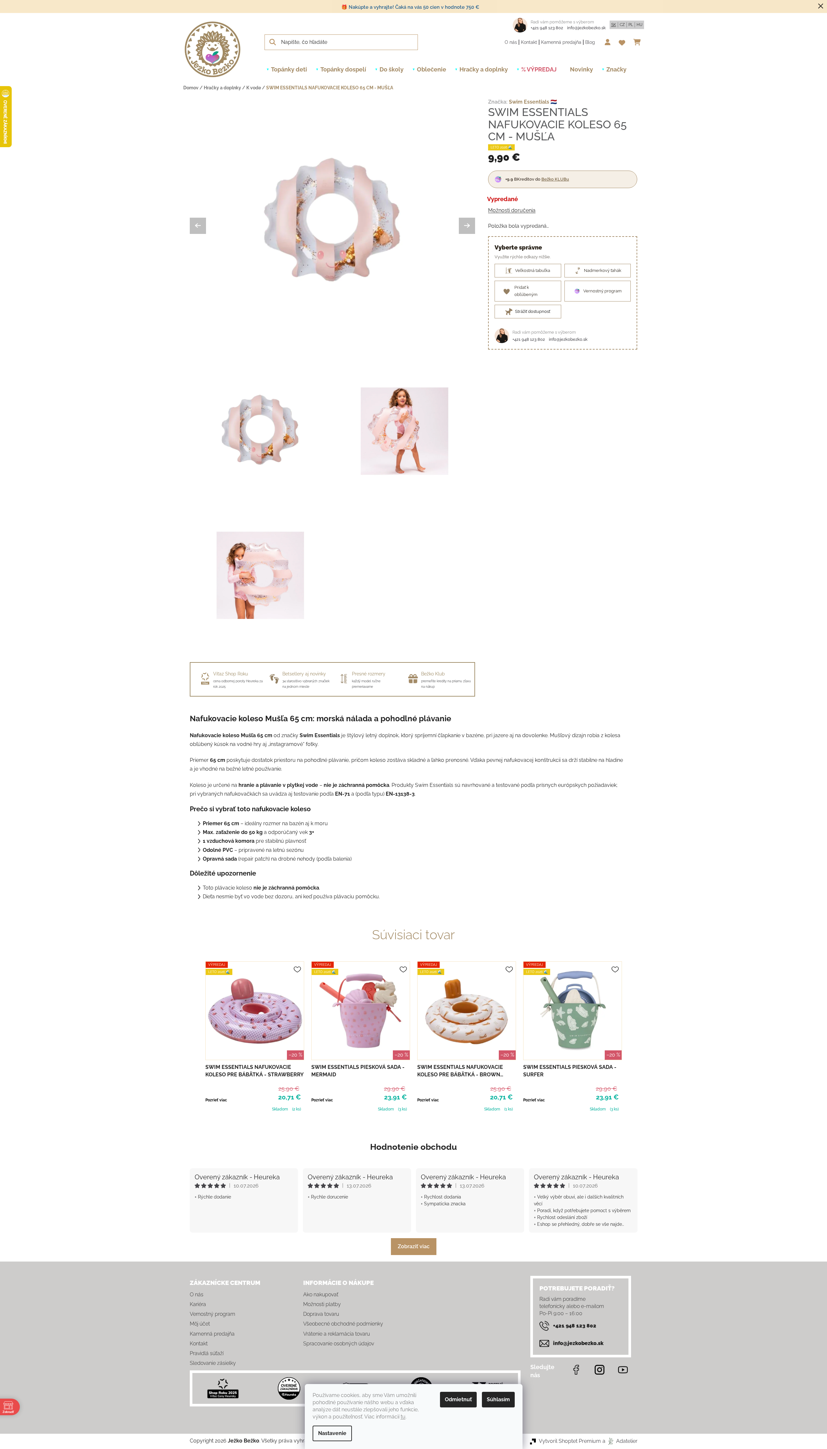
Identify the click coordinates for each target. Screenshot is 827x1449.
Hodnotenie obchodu (413, 1147)
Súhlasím (498, 1399)
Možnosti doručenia (512, 210)
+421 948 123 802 (547, 27)
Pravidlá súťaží (207, 1353)
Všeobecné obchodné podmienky (343, 1324)
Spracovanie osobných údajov (338, 1343)
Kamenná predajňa (561, 42)
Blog (590, 42)
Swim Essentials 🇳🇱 (533, 102)
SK (613, 24)
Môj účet (200, 1324)
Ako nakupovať (320, 1294)
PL (630, 24)
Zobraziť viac (414, 1246)
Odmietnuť (458, 1399)
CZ (622, 24)
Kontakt (529, 42)
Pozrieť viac (216, 1100)
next (632, 1037)
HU (639, 24)
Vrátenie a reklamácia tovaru (336, 1334)
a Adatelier (620, 1441)
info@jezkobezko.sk (586, 27)
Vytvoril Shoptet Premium (570, 1441)
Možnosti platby (322, 1304)
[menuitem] (289, 69)
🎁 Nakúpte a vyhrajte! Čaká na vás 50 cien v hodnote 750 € (410, 7)
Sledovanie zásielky (213, 1363)
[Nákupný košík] (638, 42)
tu (403, 1417)
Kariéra (198, 1304)
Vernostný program (212, 1314)
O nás (511, 42)
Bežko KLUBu (555, 179)
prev (195, 1037)
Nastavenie (332, 1433)
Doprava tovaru (321, 1314)
